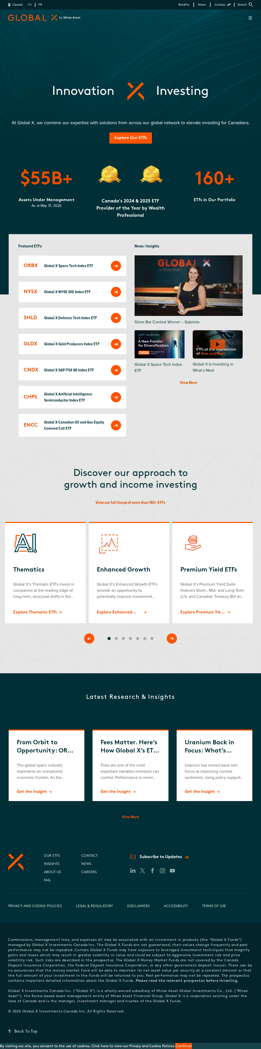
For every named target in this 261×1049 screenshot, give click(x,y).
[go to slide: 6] (144, 638)
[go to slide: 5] (137, 638)
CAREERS (89, 872)
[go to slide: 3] (123, 638)
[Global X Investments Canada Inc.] (38, 18)
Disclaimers (138, 906)
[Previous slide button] (89, 638)
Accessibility (176, 906)
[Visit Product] (116, 266)
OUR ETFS (52, 856)
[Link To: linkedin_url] (132, 870)
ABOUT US (52, 872)
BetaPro (183, 5)
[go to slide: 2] (116, 638)
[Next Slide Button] (172, 638)
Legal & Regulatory (94, 906)
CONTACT (89, 856)
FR (40, 5)
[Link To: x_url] (142, 870)
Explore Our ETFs (130, 138)
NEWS (86, 864)
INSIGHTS (51, 864)
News (202, 5)
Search (242, 5)
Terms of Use (214, 906)
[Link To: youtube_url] (172, 870)
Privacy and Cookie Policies (35, 906)
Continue (183, 1045)
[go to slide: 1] (109, 638)
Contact (220, 5)
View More (188, 383)
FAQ (47, 880)
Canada (17, 5)
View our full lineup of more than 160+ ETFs (130, 502)
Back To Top (25, 1032)
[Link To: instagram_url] (162, 870)
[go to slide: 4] (130, 638)
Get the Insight (32, 792)
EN (30, 5)
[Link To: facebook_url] (152, 870)
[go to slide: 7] (151, 638)
